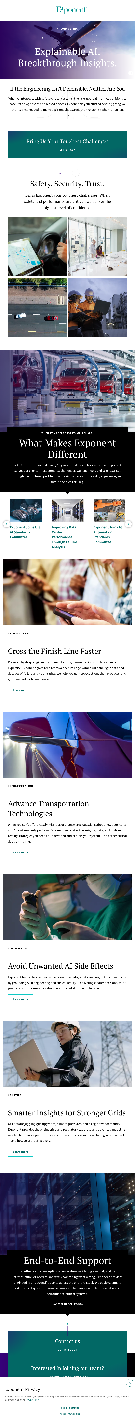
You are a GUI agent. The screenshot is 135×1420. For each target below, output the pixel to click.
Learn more (20, 690)
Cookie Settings (70, 1407)
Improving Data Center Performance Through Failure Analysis (64, 537)
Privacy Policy (33, 1399)
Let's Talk (67, 149)
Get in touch (67, 1349)
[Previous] (6, 524)
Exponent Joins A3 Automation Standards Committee (108, 534)
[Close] (129, 1383)
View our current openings (67, 1376)
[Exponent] (71, 10)
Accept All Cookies (70, 1413)
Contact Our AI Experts (67, 1304)
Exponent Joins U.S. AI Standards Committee (25, 532)
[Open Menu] (51, 9)
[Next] (128, 524)
